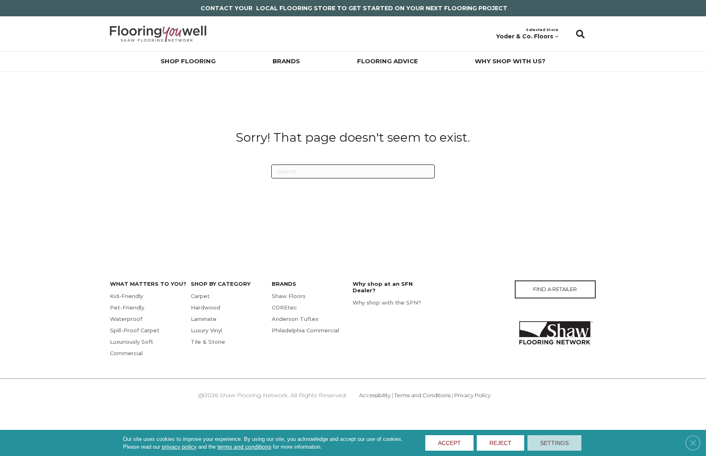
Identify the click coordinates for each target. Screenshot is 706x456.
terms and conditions (244, 446)
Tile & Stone (208, 341)
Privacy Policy (472, 395)
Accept (449, 443)
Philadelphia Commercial (305, 330)
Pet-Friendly (127, 307)
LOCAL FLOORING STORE (295, 8)
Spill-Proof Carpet (134, 330)
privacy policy (179, 446)
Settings (554, 443)
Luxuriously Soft (131, 341)
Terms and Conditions (422, 395)
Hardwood (205, 307)
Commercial (126, 353)
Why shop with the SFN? (387, 302)
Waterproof (126, 319)
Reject (500, 443)
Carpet (200, 296)
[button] (580, 34)
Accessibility (375, 395)
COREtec (284, 307)
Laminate (204, 319)
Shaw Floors (289, 296)
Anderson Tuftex (295, 319)
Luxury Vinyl (206, 330)
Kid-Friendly (126, 296)
